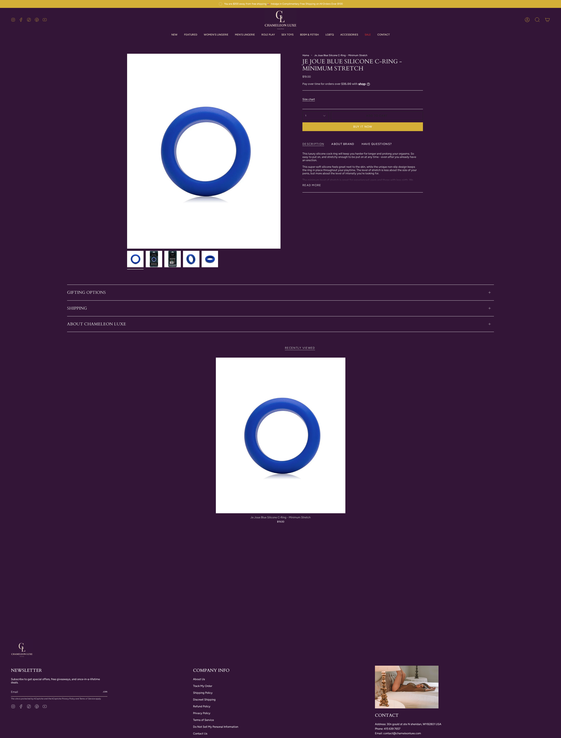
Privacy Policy (68, 698)
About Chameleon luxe (96, 324)
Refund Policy (201, 706)
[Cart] (547, 19)
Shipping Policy (203, 692)
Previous (127, 151)
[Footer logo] (22, 650)
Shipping (77, 308)
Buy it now (362, 126)
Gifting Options (86, 292)
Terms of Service (87, 698)
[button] (216, 34)
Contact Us (200, 733)
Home (305, 55)
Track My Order (202, 686)
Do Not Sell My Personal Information (215, 726)
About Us (199, 679)
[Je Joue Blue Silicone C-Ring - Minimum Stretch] (280, 435)
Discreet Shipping (204, 699)
